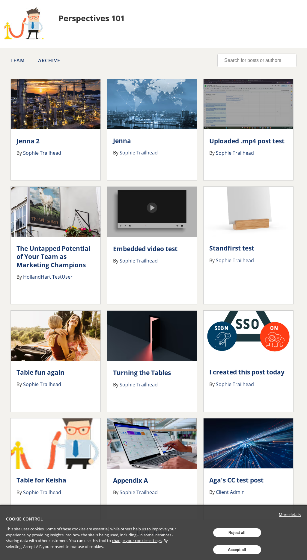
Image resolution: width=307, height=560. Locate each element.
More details (290, 514)
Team (17, 60)
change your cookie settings (137, 540)
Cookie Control (24, 519)
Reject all (237, 532)
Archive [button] (49, 60)
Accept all (237, 549)
